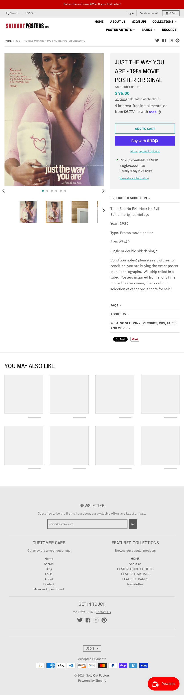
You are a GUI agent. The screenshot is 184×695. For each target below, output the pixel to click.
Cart (172, 13)
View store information (134, 178)
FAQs (114, 305)
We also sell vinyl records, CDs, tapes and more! (143, 325)
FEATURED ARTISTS (135, 574)
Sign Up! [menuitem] (139, 22)
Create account (149, 13)
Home (8, 40)
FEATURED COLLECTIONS (135, 569)
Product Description (128, 198)
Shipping (121, 99)
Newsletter (135, 584)
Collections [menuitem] (162, 22)
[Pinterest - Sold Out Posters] (177, 40)
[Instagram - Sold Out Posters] (171, 40)
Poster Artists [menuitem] (119, 30)
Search (49, 564)
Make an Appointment (48, 589)
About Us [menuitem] (118, 22)
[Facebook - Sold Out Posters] (164, 40)
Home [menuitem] (99, 22)
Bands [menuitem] (147, 30)
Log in (130, 13)
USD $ (29, 13)
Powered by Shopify (92, 681)
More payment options (145, 151)
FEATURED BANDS (135, 579)
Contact (48, 584)
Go (133, 523)
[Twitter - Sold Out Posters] (157, 40)
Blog (49, 569)
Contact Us (103, 612)
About (49, 579)
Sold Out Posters (127, 87)
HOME (135, 559)
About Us (118, 314)
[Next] (103, 191)
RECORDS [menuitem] (169, 30)
